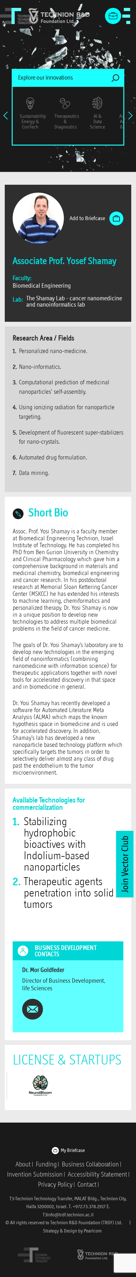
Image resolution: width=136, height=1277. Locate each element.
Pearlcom (93, 1231)
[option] (97, 111)
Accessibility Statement (97, 1174)
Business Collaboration (90, 1164)
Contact (86, 1184)
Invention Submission (35, 1174)
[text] (32, 1008)
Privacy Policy (55, 1184)
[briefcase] (113, 16)
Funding (46, 1164)
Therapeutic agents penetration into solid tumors (69, 892)
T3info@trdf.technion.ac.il (68, 1215)
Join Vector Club (125, 864)
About (23, 1164)
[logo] (34, 1254)
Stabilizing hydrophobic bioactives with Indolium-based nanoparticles (57, 844)
